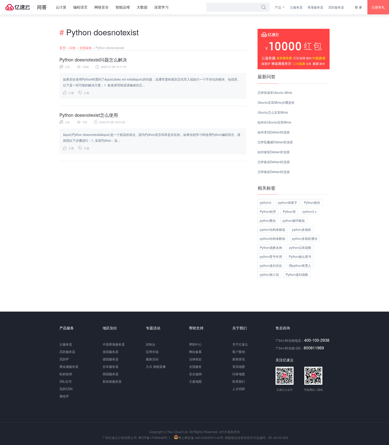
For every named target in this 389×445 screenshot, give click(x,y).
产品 (278, 7)
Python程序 (268, 211)
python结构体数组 (272, 238)
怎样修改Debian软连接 (274, 171)
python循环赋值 (294, 220)
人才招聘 (238, 389)
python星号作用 (271, 256)
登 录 (358, 7)
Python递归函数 (297, 274)
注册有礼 (378, 7)
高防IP (64, 359)
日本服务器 (110, 366)
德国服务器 (110, 359)
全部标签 (85, 47)
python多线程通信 (304, 238)
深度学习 (161, 7)
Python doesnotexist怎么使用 (88, 115)
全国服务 (195, 366)
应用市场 (152, 351)
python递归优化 (271, 265)
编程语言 (80, 7)
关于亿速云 (240, 344)
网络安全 (101, 7)
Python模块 (312, 202)
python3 (265, 202)
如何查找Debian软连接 (274, 132)
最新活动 (152, 359)
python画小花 (269, 274)
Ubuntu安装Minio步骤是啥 (276, 102)
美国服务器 (110, 351)
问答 (72, 47)
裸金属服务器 (68, 366)
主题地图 (195, 381)
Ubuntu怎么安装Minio (273, 112)
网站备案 (195, 351)
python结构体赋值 (272, 229)
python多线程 (301, 229)
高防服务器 (336, 7)
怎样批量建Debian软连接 (275, 142)
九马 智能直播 (156, 366)
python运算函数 (300, 247)
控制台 (150, 344)
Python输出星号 (300, 256)
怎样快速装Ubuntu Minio (275, 92)
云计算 (61, 7)
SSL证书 (65, 381)
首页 (62, 47)
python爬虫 (268, 220)
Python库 (289, 211)
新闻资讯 (238, 359)
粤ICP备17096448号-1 (154, 437)
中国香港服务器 (114, 344)
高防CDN (65, 389)
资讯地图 (238, 366)
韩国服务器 (110, 374)
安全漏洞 (195, 374)
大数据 (142, 7)
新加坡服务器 (112, 381)
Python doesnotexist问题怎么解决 (93, 59)
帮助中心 (195, 344)
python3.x (310, 211)
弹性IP (64, 396)
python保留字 (287, 202)
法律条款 (195, 359)
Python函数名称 (271, 247)
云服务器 (296, 7)
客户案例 (238, 351)
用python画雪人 (300, 265)
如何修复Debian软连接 (274, 152)
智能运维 (122, 7)
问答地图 (238, 374)
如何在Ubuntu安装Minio (274, 122)
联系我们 (238, 381)
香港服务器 (315, 7)
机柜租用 (65, 374)
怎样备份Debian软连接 (274, 162)
